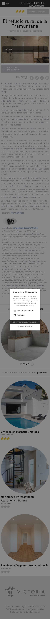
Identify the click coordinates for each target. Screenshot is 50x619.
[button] (25, 309)
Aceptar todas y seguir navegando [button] (25, 322)
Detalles (31, 305)
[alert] (25, 309)
